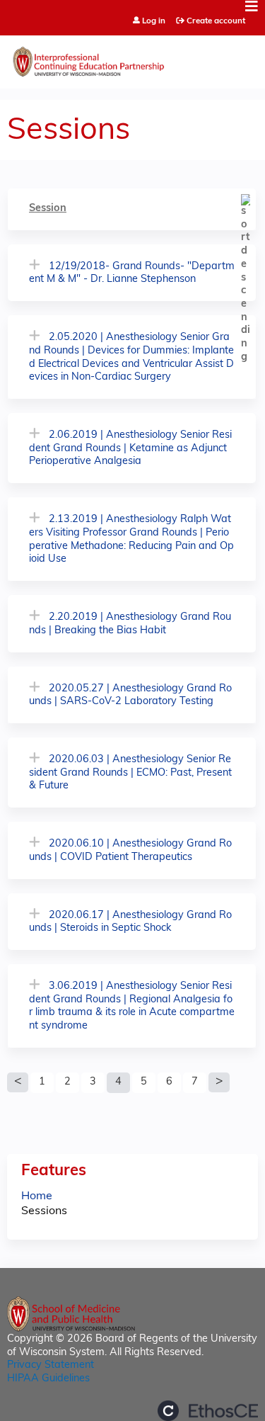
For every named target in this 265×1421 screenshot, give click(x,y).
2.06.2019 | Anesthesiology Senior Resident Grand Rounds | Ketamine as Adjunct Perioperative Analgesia (130, 448)
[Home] (132, 58)
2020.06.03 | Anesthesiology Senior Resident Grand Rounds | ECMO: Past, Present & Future (130, 772)
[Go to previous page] (17, 1082)
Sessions (44, 1211)
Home (36, 1196)
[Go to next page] (219, 1082)
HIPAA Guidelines (48, 1379)
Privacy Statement (50, 1365)
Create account (216, 21)
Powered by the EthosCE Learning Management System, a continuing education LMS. (208, 1410)
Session (47, 208)
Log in (153, 22)
